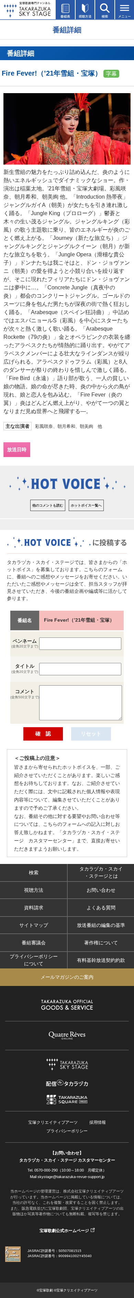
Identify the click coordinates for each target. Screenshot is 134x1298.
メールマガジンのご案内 (67, 977)
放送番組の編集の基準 (101, 925)
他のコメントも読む (47, 505)
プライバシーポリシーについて (34, 960)
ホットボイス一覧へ (86, 505)
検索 (33, 872)
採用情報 (97, 1122)
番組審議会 (34, 942)
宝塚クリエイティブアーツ (53, 1122)
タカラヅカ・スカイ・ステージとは (101, 872)
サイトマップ (33, 925)
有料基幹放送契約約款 (101, 960)
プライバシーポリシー (67, 1131)
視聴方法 (33, 889)
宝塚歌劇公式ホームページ (64, 1230)
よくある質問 (101, 907)
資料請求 (33, 907)
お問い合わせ (101, 889)
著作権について (101, 942)
